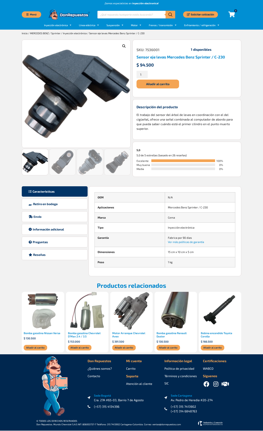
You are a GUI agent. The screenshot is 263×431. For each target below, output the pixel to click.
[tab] (55, 191)
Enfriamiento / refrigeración (200, 25)
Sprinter (55, 33)
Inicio (25, 33)
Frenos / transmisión (161, 25)
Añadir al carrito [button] (35, 347)
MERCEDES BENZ (39, 33)
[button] (124, 46)
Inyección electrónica (75, 33)
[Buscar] (170, 14)
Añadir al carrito (157, 84)
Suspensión (113, 25)
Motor (134, 25)
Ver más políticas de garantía (186, 242)
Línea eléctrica (87, 25)
